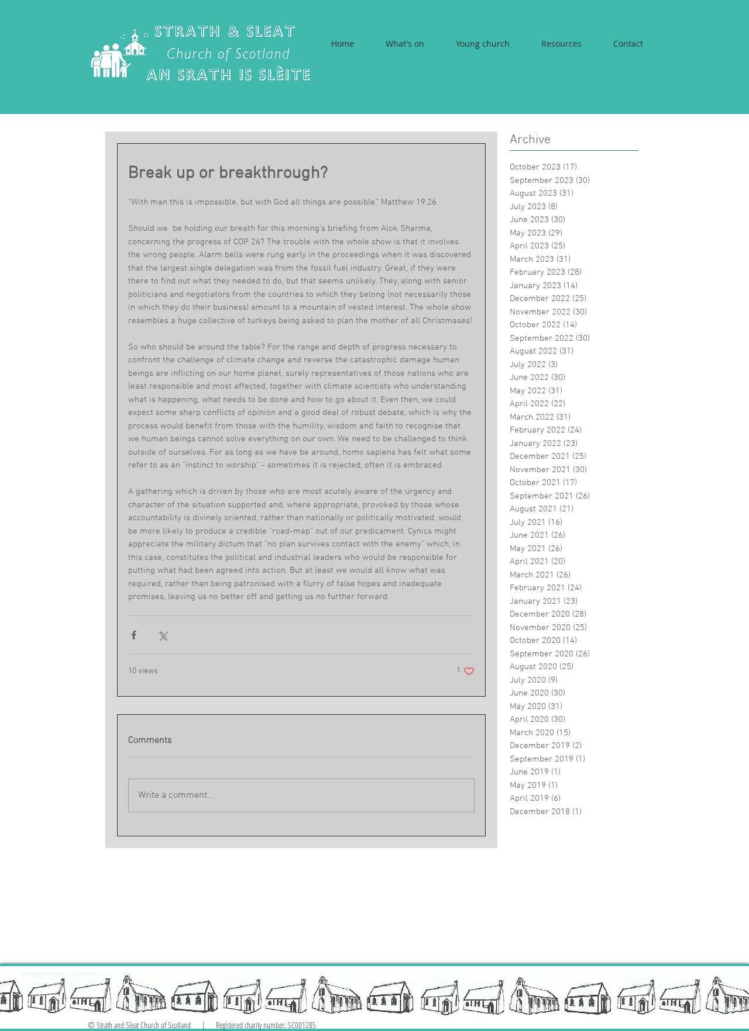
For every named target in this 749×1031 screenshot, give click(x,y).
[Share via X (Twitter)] (162, 635)
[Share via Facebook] (133, 635)
